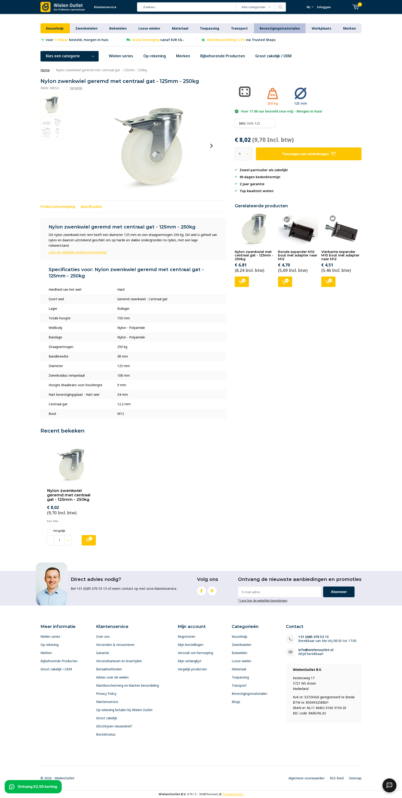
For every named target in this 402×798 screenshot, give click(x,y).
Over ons (103, 636)
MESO (54, 88)
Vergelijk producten (192, 669)
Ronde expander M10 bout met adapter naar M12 (297, 255)
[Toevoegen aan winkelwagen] (89, 540)
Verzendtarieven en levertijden (119, 661)
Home (45, 70)
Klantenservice (105, 7)
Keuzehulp (55, 28)
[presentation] (211, 145)
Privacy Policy (106, 693)
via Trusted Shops (241, 40)
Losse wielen (149, 28)
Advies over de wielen (112, 677)
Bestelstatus (106, 734)
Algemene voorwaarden (306, 778)
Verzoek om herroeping (195, 653)
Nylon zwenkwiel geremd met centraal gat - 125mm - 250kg (68, 495)
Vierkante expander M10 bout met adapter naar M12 (340, 255)
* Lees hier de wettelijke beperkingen (262, 600)
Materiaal (180, 28)
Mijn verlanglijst (189, 661)
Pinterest (212, 591)
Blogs (236, 701)
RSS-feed (337, 778)
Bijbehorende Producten (222, 55)
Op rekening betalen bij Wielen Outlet (124, 710)
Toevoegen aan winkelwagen (242, 281)
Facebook (201, 591)
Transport (239, 28)
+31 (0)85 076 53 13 (313, 637)
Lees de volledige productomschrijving (78, 252)
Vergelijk (59, 531)
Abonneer (339, 592)
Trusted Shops (232, 794)
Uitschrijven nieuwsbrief (114, 726)
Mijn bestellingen (190, 644)
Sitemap (355, 778)
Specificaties (91, 206)
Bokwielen (118, 28)
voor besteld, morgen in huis (77, 40)
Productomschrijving (57, 206)
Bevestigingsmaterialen (280, 28)
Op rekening (154, 55)
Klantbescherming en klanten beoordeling (127, 685)
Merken (349, 28)
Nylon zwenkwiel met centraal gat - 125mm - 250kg (254, 255)
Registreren (186, 636)
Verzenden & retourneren (115, 644)
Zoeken (280, 7)
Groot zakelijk (106, 718)
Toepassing (209, 28)
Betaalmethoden (109, 669)
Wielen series (121, 55)
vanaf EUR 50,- (158, 40)
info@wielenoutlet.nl (315, 650)
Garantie (102, 653)
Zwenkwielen (86, 28)
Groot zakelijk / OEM (273, 55)
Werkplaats (321, 28)
